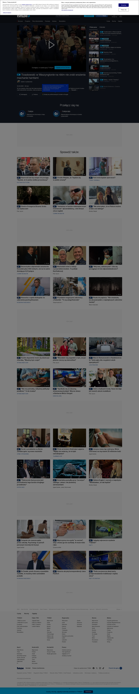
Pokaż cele (123, 9)
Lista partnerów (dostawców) (67, 10)
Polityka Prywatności (7, 12)
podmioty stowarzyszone (27, 4)
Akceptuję (123, 5)
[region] (69, 7)
